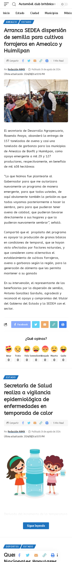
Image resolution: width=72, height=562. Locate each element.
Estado (26, 22)
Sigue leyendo (36, 525)
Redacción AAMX (16, 69)
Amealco (11, 22)
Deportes (12, 546)
